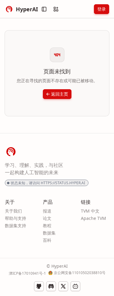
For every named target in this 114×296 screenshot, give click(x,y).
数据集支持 (15, 225)
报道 (47, 211)
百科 (47, 240)
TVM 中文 (90, 211)
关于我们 (13, 211)
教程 (47, 225)
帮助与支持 (15, 218)
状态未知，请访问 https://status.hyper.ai (48, 182)
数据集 (49, 233)
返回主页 (59, 94)
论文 (47, 218)
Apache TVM (93, 218)
